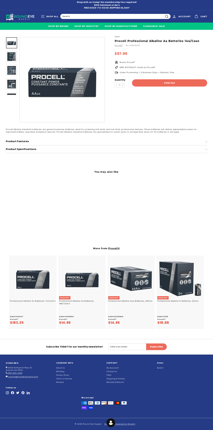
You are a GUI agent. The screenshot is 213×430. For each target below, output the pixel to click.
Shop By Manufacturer (121, 26)
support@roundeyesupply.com (23, 376)
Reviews (60, 382)
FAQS (108, 375)
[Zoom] (62, 79)
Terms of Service (64, 378)
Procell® (119, 45)
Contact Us (111, 371)
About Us (60, 368)
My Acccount (112, 368)
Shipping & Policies (115, 378)
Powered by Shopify (125, 424)
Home (117, 36)
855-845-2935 (15, 373)
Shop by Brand (58, 26)
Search (160, 368)
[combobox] (115, 16)
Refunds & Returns (115, 382)
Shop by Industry (86, 26)
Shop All (50, 17)
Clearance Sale (154, 26)
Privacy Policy (62, 375)
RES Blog (60, 371)
